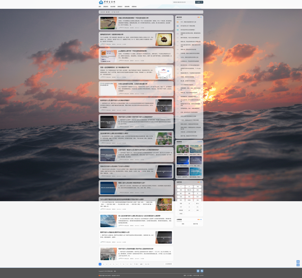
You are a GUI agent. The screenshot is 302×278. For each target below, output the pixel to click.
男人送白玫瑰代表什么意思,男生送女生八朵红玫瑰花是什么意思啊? (139, 216)
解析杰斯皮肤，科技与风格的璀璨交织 (190, 37)
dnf (189, 210)
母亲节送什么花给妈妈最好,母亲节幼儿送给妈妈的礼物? (136, 249)
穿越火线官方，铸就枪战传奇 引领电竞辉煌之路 (191, 128)
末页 (141, 264)
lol (189, 207)
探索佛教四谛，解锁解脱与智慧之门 (189, 96)
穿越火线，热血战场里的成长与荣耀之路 (190, 41)
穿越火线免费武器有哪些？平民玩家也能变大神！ (134, 18)
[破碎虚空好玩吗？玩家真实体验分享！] (163, 39)
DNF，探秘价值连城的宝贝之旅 (188, 22)
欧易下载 (195, 224)
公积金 (180, 213)
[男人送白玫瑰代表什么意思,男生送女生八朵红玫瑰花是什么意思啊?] (108, 221)
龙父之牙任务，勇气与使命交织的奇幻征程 (190, 100)
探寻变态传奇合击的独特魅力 (188, 29)
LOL (197, 207)
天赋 (198, 200)
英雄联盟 (181, 210)
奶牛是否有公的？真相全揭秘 (188, 26)
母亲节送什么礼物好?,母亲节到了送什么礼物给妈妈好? (135, 117)
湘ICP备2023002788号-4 (105, 275)
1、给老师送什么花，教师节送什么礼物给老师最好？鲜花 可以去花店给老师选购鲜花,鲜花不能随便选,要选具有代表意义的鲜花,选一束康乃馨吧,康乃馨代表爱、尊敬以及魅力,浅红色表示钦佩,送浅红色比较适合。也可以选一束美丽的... (127, 105)
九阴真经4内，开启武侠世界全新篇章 (190, 61)
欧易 (183, 224)
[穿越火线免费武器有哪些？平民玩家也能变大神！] (108, 23)
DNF (181, 207)
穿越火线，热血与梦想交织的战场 (189, 92)
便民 (115, 271)
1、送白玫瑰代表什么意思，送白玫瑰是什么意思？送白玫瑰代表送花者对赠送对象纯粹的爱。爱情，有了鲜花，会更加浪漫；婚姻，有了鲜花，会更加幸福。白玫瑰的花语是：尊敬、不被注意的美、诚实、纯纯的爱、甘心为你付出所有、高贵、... (126, 138)
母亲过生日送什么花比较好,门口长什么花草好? (115, 166)
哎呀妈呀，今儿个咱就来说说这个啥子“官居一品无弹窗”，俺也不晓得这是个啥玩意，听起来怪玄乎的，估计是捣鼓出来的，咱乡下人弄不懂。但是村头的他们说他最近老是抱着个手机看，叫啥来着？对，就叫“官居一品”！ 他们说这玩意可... (126, 72)
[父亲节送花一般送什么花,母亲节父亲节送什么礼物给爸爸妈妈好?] (108, 155)
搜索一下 (200, 2)
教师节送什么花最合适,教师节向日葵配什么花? (115, 232)
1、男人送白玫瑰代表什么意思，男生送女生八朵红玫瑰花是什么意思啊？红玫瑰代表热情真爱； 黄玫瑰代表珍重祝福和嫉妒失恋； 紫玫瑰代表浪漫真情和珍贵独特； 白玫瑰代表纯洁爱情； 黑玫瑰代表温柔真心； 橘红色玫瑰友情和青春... (144, 220)
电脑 (189, 193)
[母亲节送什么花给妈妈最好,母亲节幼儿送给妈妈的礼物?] (108, 254)
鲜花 (181, 200)
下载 (198, 186)
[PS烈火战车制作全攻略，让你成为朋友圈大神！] (108, 89)
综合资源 (112, 6)
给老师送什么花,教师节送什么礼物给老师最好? (115, 100)
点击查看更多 (168, 264)
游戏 (181, 190)
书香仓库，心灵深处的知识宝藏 (188, 132)
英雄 (198, 190)
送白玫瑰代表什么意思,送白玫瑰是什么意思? (114, 133)
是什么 (197, 203)
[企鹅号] (198, 271)
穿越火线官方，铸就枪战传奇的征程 (189, 124)
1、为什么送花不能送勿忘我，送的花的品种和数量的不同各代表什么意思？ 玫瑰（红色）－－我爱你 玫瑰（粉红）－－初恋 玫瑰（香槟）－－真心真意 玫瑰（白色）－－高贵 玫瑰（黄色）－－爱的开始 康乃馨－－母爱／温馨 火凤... (126, 204)
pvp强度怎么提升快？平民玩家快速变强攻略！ (133, 51)
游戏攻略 (127, 6)
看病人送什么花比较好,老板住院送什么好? (131, 183)
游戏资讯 (105, 6)
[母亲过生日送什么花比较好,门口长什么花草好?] (163, 171)
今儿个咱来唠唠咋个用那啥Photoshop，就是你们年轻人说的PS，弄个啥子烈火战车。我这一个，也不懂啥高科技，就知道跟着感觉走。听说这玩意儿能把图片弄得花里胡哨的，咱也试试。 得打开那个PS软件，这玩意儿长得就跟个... (145, 89)
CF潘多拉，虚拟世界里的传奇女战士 (185, 177)
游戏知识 (120, 6)
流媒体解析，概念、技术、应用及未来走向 (190, 88)
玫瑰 (181, 203)
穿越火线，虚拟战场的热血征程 (188, 49)
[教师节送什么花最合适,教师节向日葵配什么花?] (163, 237)
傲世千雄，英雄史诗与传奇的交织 (189, 136)
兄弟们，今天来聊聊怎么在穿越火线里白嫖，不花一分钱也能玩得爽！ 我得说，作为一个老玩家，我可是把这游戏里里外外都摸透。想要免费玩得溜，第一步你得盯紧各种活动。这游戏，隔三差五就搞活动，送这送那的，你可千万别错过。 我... (145, 23)
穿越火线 (189, 190)
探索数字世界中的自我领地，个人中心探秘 (190, 69)
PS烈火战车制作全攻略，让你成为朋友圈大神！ (133, 84)
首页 (100, 6)
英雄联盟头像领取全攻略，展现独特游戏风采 (190, 33)
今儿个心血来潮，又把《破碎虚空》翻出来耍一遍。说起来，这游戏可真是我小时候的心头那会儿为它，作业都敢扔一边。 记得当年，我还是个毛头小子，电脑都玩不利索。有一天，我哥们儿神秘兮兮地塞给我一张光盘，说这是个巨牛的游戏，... (126, 39)
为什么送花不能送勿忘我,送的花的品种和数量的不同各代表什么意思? (122, 199)
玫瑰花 (189, 200)
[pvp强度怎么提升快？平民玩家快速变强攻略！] (108, 56)
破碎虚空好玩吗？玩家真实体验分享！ (112, 34)
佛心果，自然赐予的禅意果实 (188, 81)
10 (130, 264)
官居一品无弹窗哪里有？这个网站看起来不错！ (115, 67)
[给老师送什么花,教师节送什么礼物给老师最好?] (163, 105)
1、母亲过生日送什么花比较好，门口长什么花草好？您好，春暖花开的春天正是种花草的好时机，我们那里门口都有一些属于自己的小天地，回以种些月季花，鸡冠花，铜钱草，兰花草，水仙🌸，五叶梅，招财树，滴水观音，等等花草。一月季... (127, 171)
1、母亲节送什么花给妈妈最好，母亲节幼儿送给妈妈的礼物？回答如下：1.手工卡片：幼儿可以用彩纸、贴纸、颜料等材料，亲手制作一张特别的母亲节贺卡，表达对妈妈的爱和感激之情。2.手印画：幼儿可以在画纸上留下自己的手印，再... (144, 253)
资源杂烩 (134, 6)
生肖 (198, 196)
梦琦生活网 (126, 27)
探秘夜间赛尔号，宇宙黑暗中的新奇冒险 (190, 73)
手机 (189, 196)
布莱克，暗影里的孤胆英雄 (187, 77)
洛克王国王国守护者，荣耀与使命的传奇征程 (190, 45)
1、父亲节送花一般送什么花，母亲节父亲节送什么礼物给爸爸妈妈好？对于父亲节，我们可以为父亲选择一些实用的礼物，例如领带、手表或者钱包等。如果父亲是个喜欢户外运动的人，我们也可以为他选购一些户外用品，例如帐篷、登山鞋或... (145, 155)
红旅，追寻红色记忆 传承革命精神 (189, 112)
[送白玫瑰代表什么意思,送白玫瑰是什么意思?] (163, 138)
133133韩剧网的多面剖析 (187, 85)
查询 (198, 210)
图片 (181, 193)
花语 (181, 196)
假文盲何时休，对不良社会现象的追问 (190, 65)
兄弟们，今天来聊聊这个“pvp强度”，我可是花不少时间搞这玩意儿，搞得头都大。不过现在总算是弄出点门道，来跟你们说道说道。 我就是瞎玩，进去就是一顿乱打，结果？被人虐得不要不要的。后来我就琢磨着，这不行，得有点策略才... (145, 56)
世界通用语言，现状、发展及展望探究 (190, 108)
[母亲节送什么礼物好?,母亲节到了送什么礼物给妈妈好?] (108, 122)
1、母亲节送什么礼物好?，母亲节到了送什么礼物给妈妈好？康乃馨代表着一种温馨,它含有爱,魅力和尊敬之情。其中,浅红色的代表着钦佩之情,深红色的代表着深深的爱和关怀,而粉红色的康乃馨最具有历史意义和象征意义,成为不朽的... (144, 122)
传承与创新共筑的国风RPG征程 (188, 116)
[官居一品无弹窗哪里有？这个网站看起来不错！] (163, 72)
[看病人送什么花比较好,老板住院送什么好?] (108, 188)
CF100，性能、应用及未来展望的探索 (199, 165)
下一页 (135, 264)
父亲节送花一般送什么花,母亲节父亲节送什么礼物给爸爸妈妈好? (138, 150)
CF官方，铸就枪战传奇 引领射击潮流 (190, 120)
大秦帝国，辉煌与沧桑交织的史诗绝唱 (190, 53)
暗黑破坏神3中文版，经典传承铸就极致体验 (190, 104)
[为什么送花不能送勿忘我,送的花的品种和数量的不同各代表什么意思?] (163, 204)
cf (180, 186)
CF (189, 186)
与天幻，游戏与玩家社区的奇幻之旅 (189, 57)
